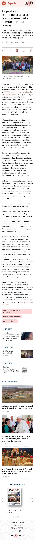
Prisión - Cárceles (9, 321)
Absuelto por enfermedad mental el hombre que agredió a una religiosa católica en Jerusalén (11, 337)
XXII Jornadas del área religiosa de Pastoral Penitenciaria (17, 93)
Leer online (17, 516)
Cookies (17, 531)
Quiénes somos (17, 522)
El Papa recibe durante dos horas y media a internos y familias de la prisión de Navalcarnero (16, 438)
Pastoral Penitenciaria (11, 317)
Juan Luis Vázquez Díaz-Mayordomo (15, 42)
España (12, 3)
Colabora (17, 525)
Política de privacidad (18, 528)
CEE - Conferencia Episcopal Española (13, 311)
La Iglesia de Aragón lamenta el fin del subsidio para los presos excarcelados (17, 407)
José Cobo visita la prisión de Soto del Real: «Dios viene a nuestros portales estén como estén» (17, 471)
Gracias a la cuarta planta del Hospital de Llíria (11, 371)
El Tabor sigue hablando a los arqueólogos (8, 353)
